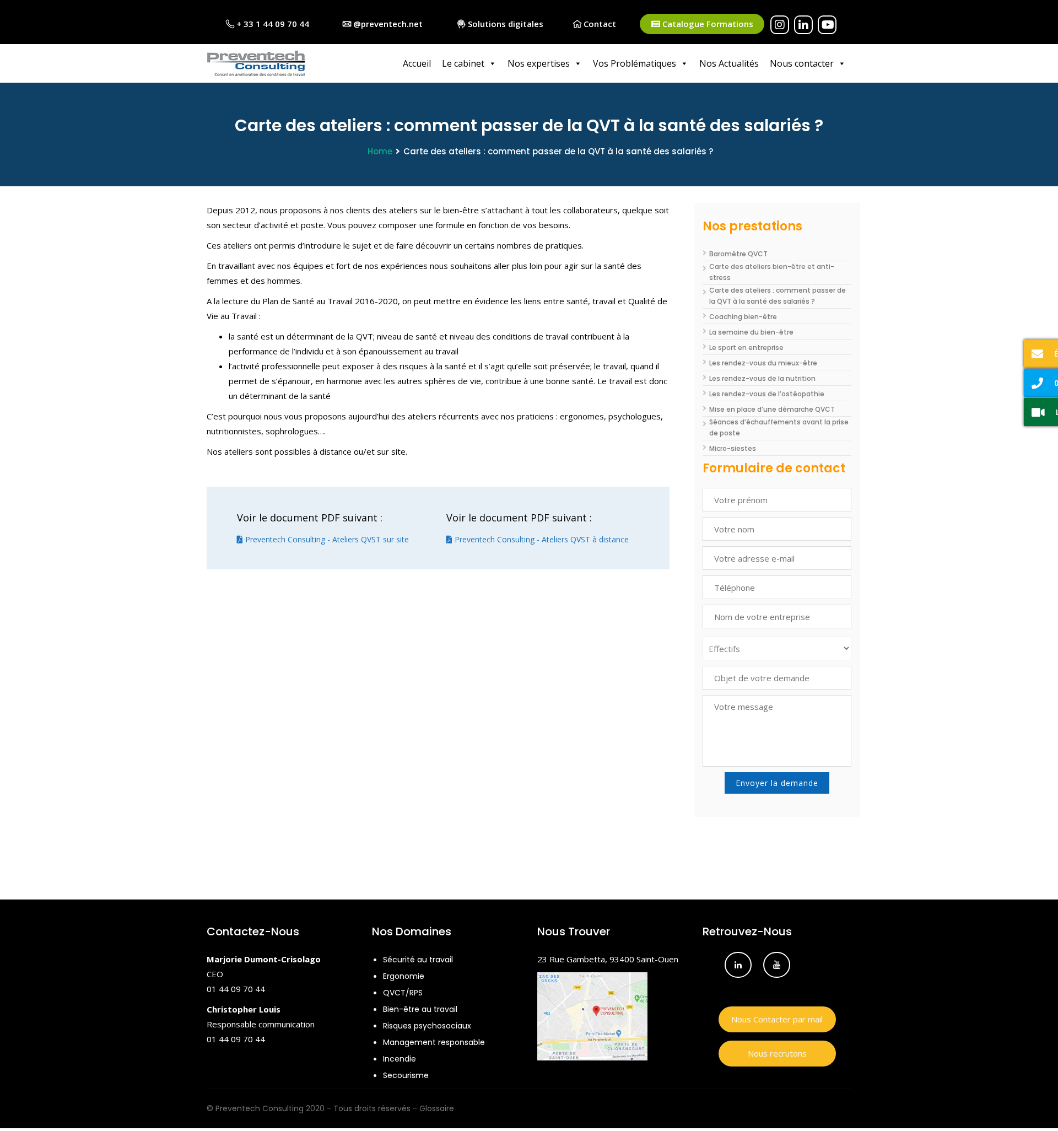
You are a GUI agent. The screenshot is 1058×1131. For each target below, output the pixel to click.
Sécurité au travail (418, 959)
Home (380, 151)
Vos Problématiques (634, 63)
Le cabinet (463, 63)
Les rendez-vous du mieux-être (763, 363)
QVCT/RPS (403, 992)
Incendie (399, 1058)
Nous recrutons (777, 1053)
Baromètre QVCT (738, 253)
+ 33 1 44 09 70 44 (271, 23)
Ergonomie (403, 976)
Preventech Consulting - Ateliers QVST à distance (540, 539)
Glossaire (436, 1108)
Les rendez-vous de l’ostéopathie (766, 393)
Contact (598, 23)
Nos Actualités (729, 63)
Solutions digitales (504, 23)
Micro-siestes (732, 448)
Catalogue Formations (706, 23)
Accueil (417, 63)
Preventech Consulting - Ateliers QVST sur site (326, 539)
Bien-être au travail (420, 1009)
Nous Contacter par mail (777, 1019)
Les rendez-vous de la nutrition (762, 378)
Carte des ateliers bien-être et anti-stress (771, 272)
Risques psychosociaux (427, 1025)
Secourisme (406, 1075)
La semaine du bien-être (751, 332)
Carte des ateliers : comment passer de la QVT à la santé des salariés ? (777, 296)
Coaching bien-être (743, 316)
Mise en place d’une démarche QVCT (772, 409)
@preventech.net (387, 23)
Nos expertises (539, 63)
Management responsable (434, 1042)
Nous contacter (802, 63)
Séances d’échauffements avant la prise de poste (779, 427)
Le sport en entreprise (746, 347)
